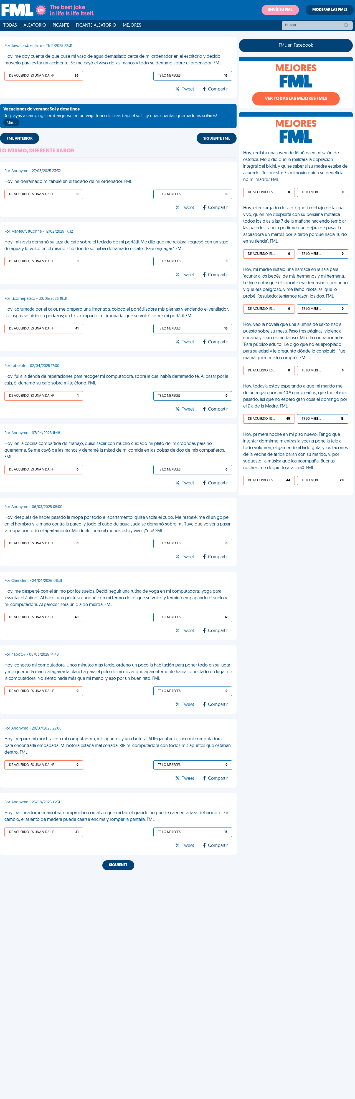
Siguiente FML (216, 139)
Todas (10, 25)
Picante (61, 25)
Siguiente (118, 865)
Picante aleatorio (96, 25)
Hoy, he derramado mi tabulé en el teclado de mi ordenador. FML (68, 182)
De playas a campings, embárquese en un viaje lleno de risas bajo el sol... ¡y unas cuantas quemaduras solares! (110, 116)
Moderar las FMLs (329, 10)
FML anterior (19, 139)
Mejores (132, 25)
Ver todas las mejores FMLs (296, 99)
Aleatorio (35, 25)
